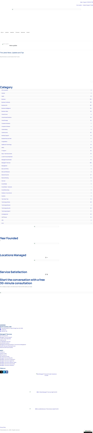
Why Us (2, 32)
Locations (7, 32)
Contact (28, 32)
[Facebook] (6, 372)
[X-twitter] (1, 372)
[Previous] (1, 81)
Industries (12, 32)
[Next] (91, 81)
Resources (23, 32)
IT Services (17, 32)
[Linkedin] (4, 372)
